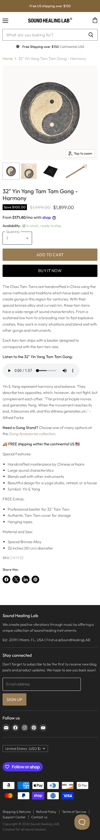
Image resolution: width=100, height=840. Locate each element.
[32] (11, 171)
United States (23, 748)
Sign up (14, 699)
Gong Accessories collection (32, 433)
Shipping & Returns (17, 812)
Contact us (39, 817)
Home (8, 58)
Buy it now (50, 270)
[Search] (91, 35)
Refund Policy (46, 812)
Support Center (14, 817)
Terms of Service (74, 812)
